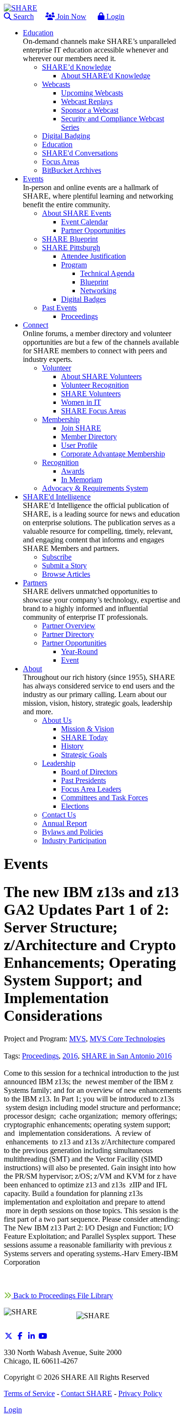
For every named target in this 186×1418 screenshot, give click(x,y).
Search (22, 16)
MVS (77, 1039)
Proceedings (40, 1056)
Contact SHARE (86, 1393)
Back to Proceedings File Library (62, 1295)
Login (114, 16)
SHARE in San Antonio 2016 (127, 1056)
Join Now (70, 16)
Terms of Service (29, 1393)
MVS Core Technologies (127, 1039)
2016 (70, 1056)
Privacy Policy (140, 1393)
